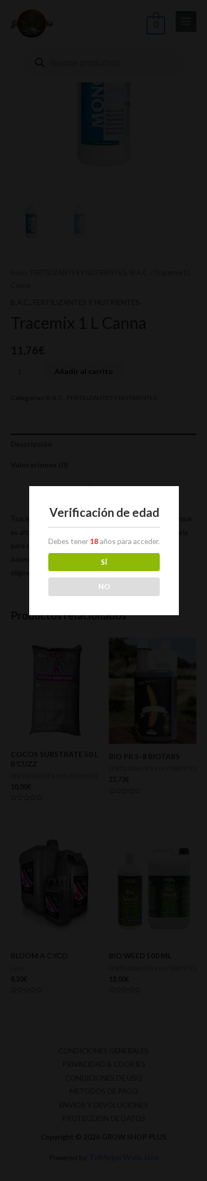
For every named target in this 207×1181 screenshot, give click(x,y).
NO (104, 586)
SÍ (104, 561)
